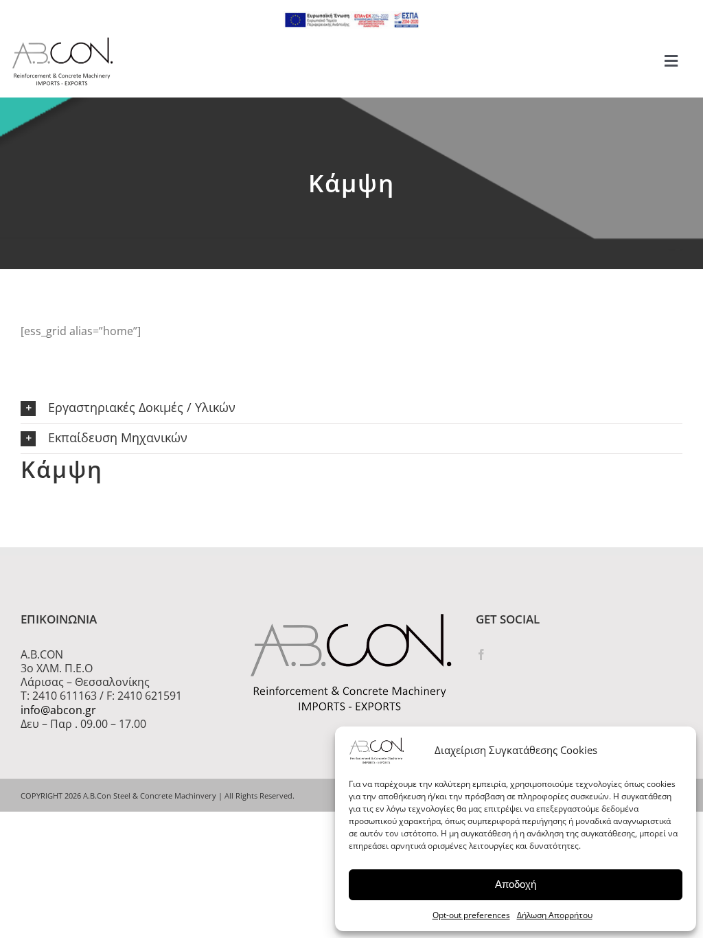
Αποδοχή (515, 884)
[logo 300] (62, 41)
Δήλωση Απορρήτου (554, 915)
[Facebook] (481, 654)
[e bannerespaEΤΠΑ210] (351, 16)
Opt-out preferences (471, 915)
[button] (351, 408)
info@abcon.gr (58, 710)
